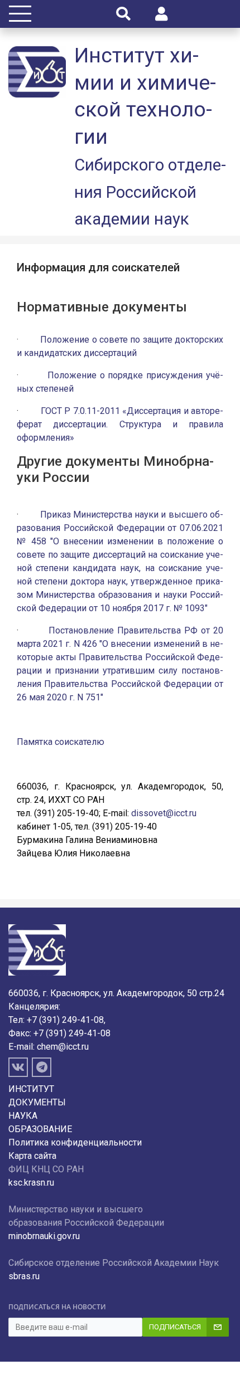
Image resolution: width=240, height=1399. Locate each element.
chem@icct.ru (63, 1046)
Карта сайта (32, 1156)
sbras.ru (24, 1276)
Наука (22, 1115)
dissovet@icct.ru (163, 813)
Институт (31, 1089)
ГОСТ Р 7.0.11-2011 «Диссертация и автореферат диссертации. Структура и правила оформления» (120, 424)
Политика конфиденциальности (75, 1142)
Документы (37, 1102)
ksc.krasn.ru (31, 1182)
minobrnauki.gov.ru (44, 1236)
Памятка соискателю (60, 742)
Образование (40, 1129)
